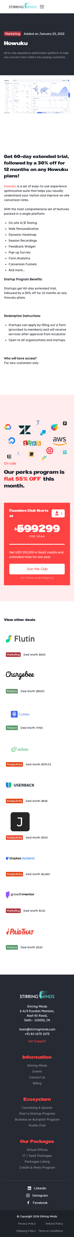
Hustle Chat (37, 1125)
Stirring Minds (37, 1065)
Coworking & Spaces (37, 1108)
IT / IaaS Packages (37, 1156)
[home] (22, 6)
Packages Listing (37, 1161)
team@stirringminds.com (37, 1029)
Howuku (10, 186)
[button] (41, 7)
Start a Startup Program (37, 1113)
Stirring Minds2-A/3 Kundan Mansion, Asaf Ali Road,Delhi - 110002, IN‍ (37, 1013)
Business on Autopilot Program (37, 1119)
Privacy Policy (27, 1223)
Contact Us (37, 1077)
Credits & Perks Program (37, 1167)
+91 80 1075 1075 (37, 1034)
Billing (37, 1083)
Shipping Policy (26, 1231)
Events (37, 1071)
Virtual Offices (37, 1150)
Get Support (37, 1041)
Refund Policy (54, 1223)
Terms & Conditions (50, 1231)
